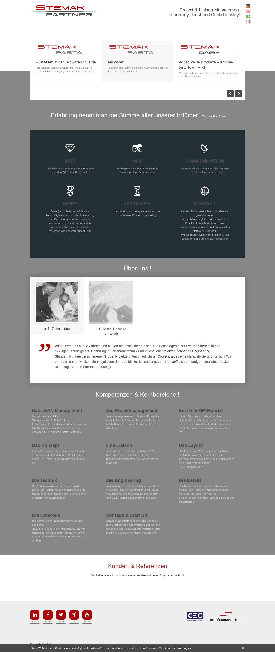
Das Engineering (123, 480)
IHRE (70, 160)
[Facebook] (48, 615)
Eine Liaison (119, 445)
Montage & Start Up (126, 515)
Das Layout (191, 445)
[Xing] (74, 615)
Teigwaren (115, 62)
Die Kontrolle (46, 515)
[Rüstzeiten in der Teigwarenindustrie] (66, 49)
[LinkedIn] (34, 615)
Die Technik (44, 480)
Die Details (190, 480)
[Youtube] (87, 615)
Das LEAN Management (57, 410)
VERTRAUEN (137, 203)
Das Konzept (45, 445)
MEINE (70, 203)
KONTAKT (205, 203)
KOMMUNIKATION (204, 160)
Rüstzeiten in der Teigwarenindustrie (66, 62)
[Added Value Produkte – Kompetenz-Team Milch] (209, 49)
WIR (137, 160)
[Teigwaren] (138, 49)
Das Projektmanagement (132, 410)
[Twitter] (61, 615)
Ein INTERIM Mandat (201, 410)
